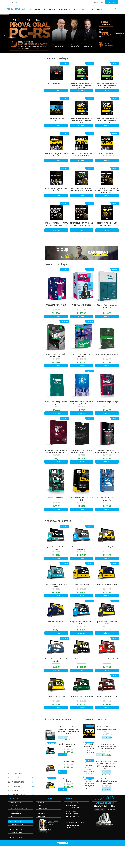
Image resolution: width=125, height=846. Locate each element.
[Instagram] (112, 798)
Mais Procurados (22, 782)
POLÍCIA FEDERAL (22, 773)
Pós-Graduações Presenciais (18, 808)
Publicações (14, 819)
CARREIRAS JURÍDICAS (34, 9)
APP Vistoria (41, 816)
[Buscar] (115, 9)
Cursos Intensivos (17, 824)
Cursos (75, 9)
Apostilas (84, 9)
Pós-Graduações (17, 829)
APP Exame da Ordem (43, 811)
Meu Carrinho (99, 2)
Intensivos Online (15, 802)
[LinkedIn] (102, 798)
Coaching (22, 790)
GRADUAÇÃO (52, 9)
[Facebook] (97, 798)
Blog (91, 9)
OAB (44, 9)
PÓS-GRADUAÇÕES (64, 9)
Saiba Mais (56, 90)
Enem (11, 816)
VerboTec (41, 805)
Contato (99, 9)
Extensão (22, 778)
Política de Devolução (18, 837)
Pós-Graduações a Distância (18, 811)
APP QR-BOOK (41, 813)
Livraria (14, 834)
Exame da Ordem (15, 805)
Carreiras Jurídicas (22, 795)
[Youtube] (107, 798)
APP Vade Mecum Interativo (45, 808)
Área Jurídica (22, 786)
